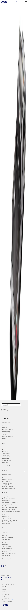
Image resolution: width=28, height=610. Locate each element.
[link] (4, 586)
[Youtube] (6, 577)
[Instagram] (8, 577)
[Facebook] (1, 577)
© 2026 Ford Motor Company (8, 584)
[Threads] (10, 577)
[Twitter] (4, 577)
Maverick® (4, 411)
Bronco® (4, 409)
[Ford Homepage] (5, 606)
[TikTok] (1, 579)
